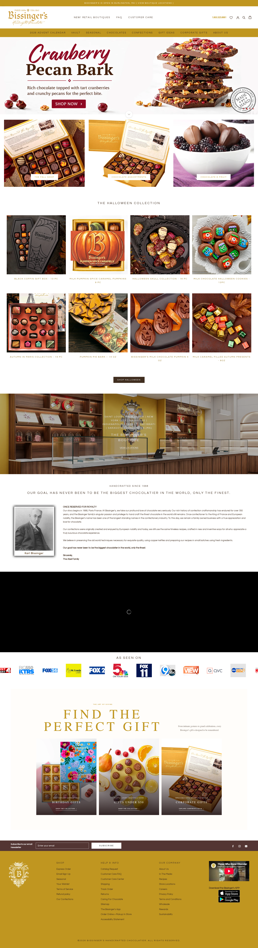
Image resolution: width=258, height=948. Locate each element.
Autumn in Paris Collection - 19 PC (36, 357)
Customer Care (140, 17)
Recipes (163, 879)
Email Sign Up (63, 874)
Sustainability (166, 914)
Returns (105, 894)
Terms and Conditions (170, 899)
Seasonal (93, 33)
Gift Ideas (167, 33)
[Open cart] (250, 17)
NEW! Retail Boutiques (92, 17)
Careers (163, 889)
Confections (142, 33)
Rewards (163, 909)
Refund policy (63, 894)
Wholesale (164, 904)
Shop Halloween (129, 380)
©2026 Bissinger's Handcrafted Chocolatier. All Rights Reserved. (129, 940)
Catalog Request (109, 869)
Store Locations (167, 884)
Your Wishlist (62, 884)
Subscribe (106, 846)
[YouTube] (246, 846)
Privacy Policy (166, 894)
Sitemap (105, 904)
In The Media (165, 874)
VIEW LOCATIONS (129, 448)
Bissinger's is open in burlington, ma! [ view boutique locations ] (129, 3)
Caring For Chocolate (112, 899)
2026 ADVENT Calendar (48, 33)
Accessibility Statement (112, 919)
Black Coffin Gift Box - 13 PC (36, 279)
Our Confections (64, 899)
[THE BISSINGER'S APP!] (229, 893)
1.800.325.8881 (219, 17)
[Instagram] (239, 846)
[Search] (244, 17)
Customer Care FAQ (111, 874)
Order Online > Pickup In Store (116, 914)
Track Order (107, 889)
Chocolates (116, 33)
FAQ (119, 17)
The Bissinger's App (111, 909)
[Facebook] (233, 846)
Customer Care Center (112, 879)
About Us (220, 33)
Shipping (105, 884)
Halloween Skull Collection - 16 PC (159, 279)
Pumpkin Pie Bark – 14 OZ (98, 357)
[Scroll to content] (129, 114)
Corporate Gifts (194, 33)
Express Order (63, 869)
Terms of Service (64, 889)
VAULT (75, 33)
